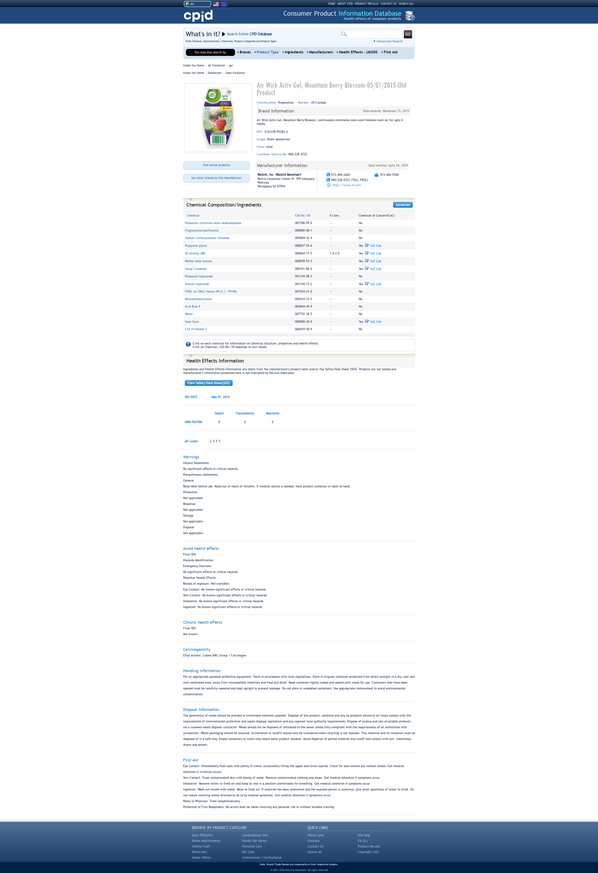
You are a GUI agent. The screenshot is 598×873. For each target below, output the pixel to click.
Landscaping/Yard (255, 835)
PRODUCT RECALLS (366, 3)
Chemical (193, 215)
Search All (314, 852)
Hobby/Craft (201, 846)
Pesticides (199, 852)
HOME (331, 3)
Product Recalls (369, 846)
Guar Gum (192, 321)
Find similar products (216, 165)
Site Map (364, 835)
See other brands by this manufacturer (216, 178)
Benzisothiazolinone (198, 299)
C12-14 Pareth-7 (196, 329)
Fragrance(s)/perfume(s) (202, 230)
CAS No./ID (302, 215)
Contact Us (315, 846)
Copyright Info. (369, 852)
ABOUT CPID (345, 3)
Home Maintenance (206, 841)
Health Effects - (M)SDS (358, 52)
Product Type (268, 52)
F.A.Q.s (362, 841)
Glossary (313, 841)
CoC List (375, 245)
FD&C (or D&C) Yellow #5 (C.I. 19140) (211, 291)
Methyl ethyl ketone (198, 261)
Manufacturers (321, 52)
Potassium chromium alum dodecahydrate (213, 223)
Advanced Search (390, 41)
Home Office (201, 857)
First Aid (391, 52)
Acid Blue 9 (192, 306)
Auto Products (202, 835)
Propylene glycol (196, 245)
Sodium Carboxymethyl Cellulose (207, 238)
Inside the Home (254, 841)
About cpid (315, 835)
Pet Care (248, 852)
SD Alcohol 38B (195, 253)
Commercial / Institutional (262, 857)
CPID (198, 16)
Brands (245, 52)
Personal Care (252, 846)
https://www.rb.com (346, 185)
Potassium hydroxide (199, 276)
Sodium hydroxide (197, 284)
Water (189, 314)
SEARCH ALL (406, 3)
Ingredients (294, 52)
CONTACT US (389, 3)
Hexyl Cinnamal (195, 269)
